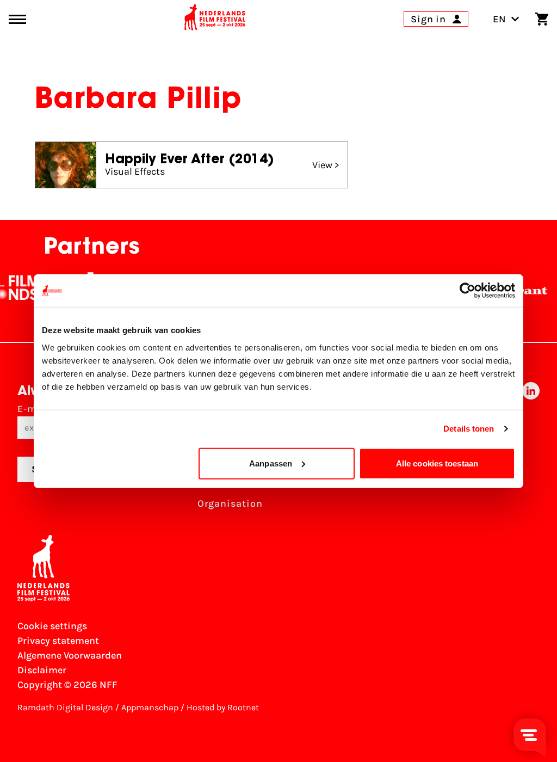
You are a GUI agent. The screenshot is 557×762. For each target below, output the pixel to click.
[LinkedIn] (531, 450)
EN (499, 19)
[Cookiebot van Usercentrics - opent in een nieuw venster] (467, 290)
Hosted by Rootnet (223, 707)
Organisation (230, 503)
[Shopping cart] (541, 19)
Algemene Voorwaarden (69, 655)
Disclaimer (41, 670)
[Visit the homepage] (214, 19)
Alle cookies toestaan (437, 463)
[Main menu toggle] (17, 19)
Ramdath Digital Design (65, 707)
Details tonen (468, 428)
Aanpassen (270, 463)
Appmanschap (149, 707)
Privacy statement (58, 641)
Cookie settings (52, 626)
